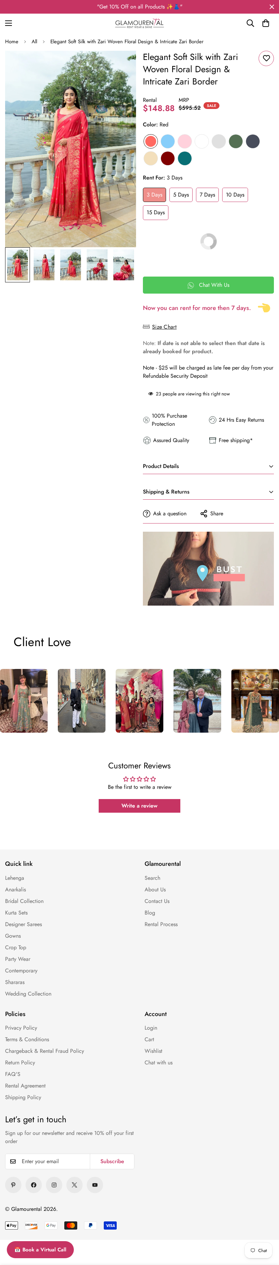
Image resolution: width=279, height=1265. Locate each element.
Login (151, 1028)
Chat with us (159, 1062)
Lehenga (14, 878)
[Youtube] (95, 1185)
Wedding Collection (28, 994)
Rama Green (185, 158)
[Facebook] (34, 1185)
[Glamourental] (139, 23)
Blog (150, 913)
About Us (155, 889)
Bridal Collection (24, 901)
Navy (253, 141)
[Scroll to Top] (264, 1228)
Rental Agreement (25, 1086)
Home (11, 41)
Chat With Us (214, 285)
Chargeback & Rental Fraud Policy (44, 1051)
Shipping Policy (23, 1097)
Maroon (168, 158)
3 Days (154, 195)
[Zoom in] (121, 65)
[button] (266, 23)
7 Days (207, 195)
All (34, 41)
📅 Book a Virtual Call (40, 1249)
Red (151, 141)
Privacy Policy (21, 1028)
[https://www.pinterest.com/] (13, 1185)
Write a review (139, 806)
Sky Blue (168, 141)
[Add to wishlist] (266, 58)
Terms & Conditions (27, 1039)
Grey (219, 141)
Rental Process (161, 924)
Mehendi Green (236, 141)
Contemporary (21, 970)
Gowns (13, 936)
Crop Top (15, 947)
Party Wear (17, 959)
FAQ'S (12, 1074)
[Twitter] (74, 1185)
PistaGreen (202, 141)
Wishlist (153, 1051)
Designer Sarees (23, 924)
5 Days (181, 195)
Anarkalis (15, 889)
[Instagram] (54, 1185)
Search (152, 878)
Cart (149, 1039)
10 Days (235, 195)
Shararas (14, 982)
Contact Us (157, 901)
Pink (185, 141)
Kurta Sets (16, 913)
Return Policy (20, 1062)
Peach (151, 158)
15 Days (156, 212)
